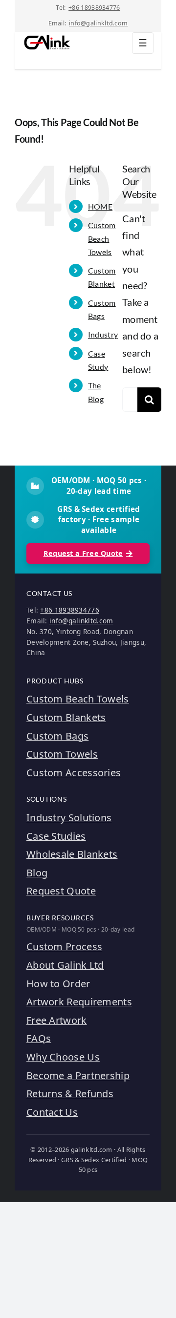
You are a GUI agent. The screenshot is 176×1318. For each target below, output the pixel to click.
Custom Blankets (66, 717)
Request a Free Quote (83, 553)
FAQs (38, 1038)
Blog (36, 872)
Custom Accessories (73, 772)
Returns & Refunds (69, 1093)
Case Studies (56, 836)
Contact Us (52, 1112)
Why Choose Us (63, 1056)
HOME (100, 206)
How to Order (58, 983)
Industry (103, 334)
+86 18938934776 (94, 7)
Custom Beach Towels (102, 238)
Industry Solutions (68, 817)
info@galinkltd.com (98, 23)
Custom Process (64, 946)
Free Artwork (56, 1020)
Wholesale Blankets (71, 854)
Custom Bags (57, 736)
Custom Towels (62, 754)
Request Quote (61, 890)
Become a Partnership (78, 1075)
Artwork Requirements (79, 1001)
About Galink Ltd (65, 965)
